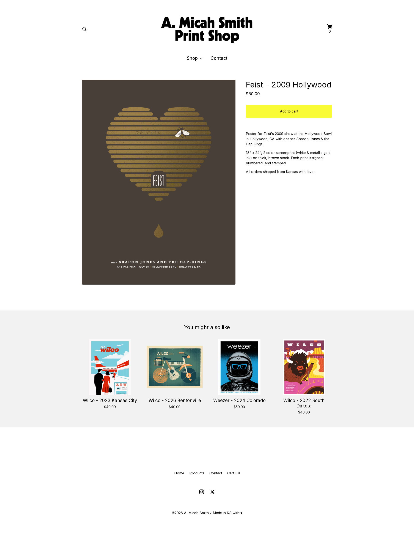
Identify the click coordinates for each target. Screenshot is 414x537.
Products (196, 473)
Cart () (233, 473)
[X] (212, 492)
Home (179, 473)
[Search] (84, 29)
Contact (219, 58)
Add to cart (289, 111)
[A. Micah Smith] (207, 29)
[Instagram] (201, 492)
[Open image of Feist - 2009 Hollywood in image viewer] (158, 182)
